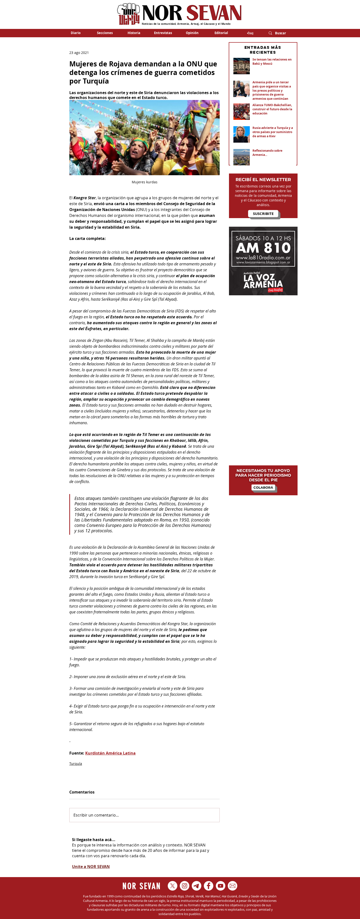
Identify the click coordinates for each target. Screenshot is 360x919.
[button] (104, 33)
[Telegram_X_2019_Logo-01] (196, 886)
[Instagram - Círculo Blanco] (184, 886)
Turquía (75, 763)
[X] (172, 886)
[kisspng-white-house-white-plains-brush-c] (232, 886)
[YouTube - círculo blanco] (220, 886)
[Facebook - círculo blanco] (208, 886)
